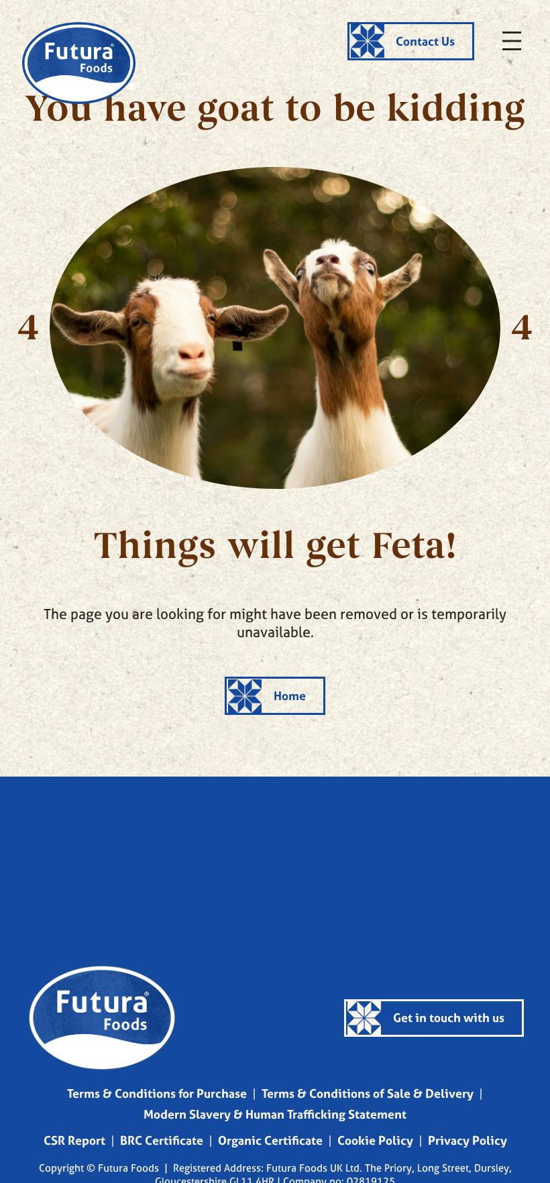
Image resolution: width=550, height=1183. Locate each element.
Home (290, 695)
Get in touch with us (448, 1017)
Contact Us (425, 41)
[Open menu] (512, 41)
